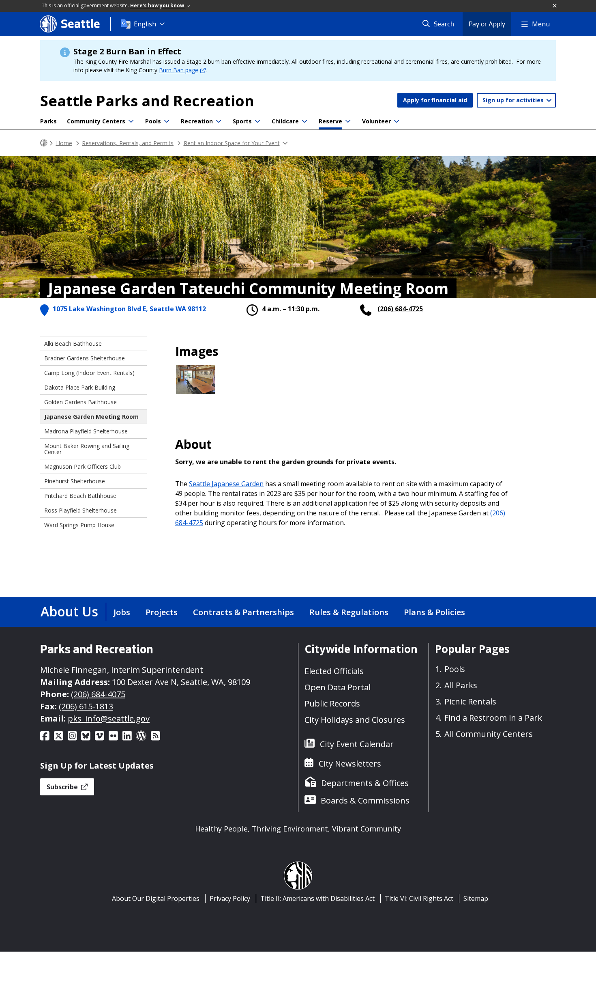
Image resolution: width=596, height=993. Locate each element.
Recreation (197, 121)
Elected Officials (334, 671)
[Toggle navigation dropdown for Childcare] (304, 121)
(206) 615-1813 (86, 706)
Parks (48, 121)
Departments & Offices (365, 783)
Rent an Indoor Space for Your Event (232, 142)
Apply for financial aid (435, 100)
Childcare (285, 121)
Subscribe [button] (63, 786)
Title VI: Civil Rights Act (419, 898)
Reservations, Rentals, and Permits (128, 142)
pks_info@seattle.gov (109, 718)
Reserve (330, 121)
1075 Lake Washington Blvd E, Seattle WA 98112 (129, 308)
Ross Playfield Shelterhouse (80, 510)
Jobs (122, 612)
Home (64, 142)
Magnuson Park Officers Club (82, 466)
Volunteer (376, 121)
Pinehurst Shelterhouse (74, 481)
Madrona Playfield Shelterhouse (86, 431)
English (145, 23)
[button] (555, 6)
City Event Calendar (357, 744)
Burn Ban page (178, 70)
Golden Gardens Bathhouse (80, 402)
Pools (153, 121)
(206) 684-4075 (98, 694)
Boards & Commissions (365, 800)
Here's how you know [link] (157, 5)
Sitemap (475, 898)
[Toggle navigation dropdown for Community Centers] (131, 121)
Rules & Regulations (348, 612)
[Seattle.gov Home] (43, 143)
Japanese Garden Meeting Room (91, 416)
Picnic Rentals (470, 701)
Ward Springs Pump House (79, 525)
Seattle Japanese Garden (226, 483)
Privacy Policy (230, 898)
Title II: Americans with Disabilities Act (317, 898)
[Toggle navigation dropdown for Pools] (167, 121)
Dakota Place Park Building (79, 387)
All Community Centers (488, 733)
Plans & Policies (434, 612)
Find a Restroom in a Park (493, 717)
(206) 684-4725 (400, 308)
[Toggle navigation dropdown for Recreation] (218, 121)
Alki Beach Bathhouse (73, 343)
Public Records (332, 703)
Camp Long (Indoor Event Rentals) (89, 373)
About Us (69, 611)
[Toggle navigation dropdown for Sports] (257, 121)
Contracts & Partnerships (243, 612)
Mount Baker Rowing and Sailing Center (86, 449)
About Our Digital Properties (155, 898)
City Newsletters (350, 763)
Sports (242, 121)
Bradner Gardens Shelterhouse (84, 358)
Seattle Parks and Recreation (147, 101)
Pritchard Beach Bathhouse (80, 496)
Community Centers (96, 121)
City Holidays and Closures (354, 719)
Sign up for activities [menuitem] (513, 100)
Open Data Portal (337, 687)
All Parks (460, 685)
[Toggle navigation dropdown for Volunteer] (396, 121)
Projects (162, 612)
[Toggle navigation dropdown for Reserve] (348, 121)
